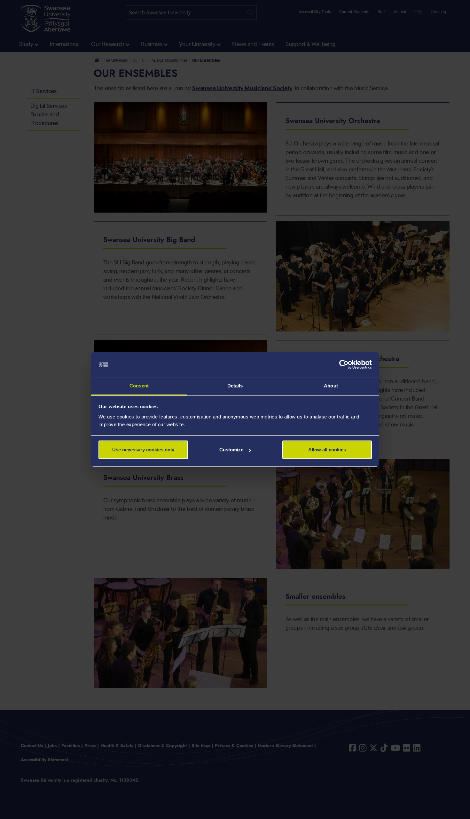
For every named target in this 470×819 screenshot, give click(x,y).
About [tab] (331, 385)
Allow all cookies (327, 449)
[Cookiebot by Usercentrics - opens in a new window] (344, 365)
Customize (231, 449)
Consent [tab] (139, 385)
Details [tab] (235, 385)
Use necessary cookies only (143, 449)
